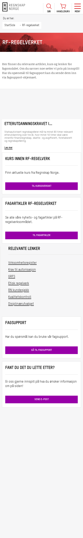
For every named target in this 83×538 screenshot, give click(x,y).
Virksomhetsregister (22, 263)
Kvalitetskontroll (19, 297)
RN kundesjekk (18, 290)
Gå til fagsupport (41, 350)
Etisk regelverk (18, 283)
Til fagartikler (41, 235)
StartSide (9, 25)
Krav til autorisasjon (22, 269)
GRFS (11, 276)
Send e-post (41, 399)
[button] (48, 8)
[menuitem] (48, 7)
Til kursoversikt (41, 186)
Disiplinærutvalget (21, 304)
